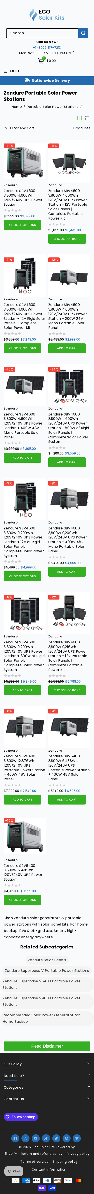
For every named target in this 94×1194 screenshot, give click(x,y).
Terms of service (34, 1161)
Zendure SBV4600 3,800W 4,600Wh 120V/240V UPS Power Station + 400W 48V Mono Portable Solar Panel (23, 426)
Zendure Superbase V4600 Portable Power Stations (41, 1001)
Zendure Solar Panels (47, 960)
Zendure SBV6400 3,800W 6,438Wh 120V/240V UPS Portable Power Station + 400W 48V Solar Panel (69, 768)
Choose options (22, 225)
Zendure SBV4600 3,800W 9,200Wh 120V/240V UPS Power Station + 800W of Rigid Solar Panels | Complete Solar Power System (24, 656)
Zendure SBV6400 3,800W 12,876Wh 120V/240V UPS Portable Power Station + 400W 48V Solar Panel (24, 768)
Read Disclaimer (47, 1046)
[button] (47, 61)
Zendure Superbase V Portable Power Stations (47, 970)
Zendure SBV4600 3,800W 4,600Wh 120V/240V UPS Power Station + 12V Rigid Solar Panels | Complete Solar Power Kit (24, 316)
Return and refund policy (42, 1153)
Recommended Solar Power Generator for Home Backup (41, 1018)
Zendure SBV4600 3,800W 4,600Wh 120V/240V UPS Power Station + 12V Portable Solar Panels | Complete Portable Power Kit (67, 205)
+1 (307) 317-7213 (47, 47)
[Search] (83, 33)
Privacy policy (78, 1153)
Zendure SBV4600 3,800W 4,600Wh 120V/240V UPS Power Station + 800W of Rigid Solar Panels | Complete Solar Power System (68, 428)
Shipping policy (65, 1161)
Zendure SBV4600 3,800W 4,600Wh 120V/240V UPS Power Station (23, 198)
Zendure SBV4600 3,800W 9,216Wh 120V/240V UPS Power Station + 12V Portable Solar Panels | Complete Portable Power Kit (67, 656)
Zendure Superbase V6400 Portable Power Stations (41, 984)
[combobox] (47, 33)
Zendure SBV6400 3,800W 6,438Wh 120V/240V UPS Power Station (23, 873)
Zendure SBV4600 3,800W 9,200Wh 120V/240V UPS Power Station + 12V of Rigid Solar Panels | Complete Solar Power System (24, 542)
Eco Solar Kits (44, 1147)
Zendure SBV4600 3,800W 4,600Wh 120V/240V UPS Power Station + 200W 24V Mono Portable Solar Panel (67, 316)
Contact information (49, 1169)
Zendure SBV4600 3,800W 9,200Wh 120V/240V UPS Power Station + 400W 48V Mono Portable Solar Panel (67, 540)
